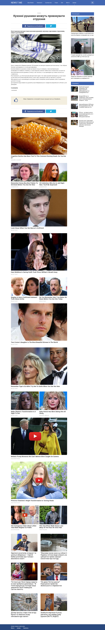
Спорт (56, 2)
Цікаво (74, 2)
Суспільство (48, 2)
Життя (67, 2)
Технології (39, 2)
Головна (39, 12)
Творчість (25, 628)
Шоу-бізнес (31, 2)
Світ (62, 2)
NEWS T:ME (16, 2)
